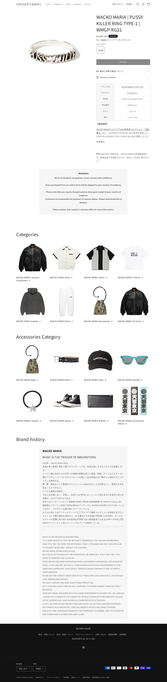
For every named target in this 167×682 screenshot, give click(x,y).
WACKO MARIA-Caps (94, 379)
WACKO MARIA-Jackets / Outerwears (28, 279)
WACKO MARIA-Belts (60, 379)
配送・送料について (47, 634)
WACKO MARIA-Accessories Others (131, 422)
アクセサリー (132, 93)
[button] (58, 4)
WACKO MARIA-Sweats (27, 321)
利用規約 (123, 634)
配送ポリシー (76, 677)
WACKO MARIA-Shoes (60, 420)
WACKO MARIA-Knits (60, 277)
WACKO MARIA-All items (129, 321)
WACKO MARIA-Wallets (95, 420)
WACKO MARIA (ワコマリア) (132, 87)
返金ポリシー (40, 677)
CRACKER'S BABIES (27, 677)
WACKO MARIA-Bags (26, 379)
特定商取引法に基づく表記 (100, 677)
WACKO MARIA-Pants (60, 321)
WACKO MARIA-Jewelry (27, 420)
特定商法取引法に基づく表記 (83, 639)
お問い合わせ (100, 634)
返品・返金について (65, 634)
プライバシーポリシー (84, 634)
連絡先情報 (112, 634)
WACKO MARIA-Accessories (97, 321)
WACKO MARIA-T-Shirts (129, 277)
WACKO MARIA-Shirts (94, 277)
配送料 (103, 40)
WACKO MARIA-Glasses (129, 379)
